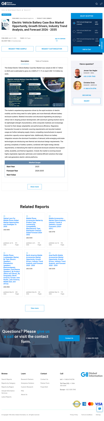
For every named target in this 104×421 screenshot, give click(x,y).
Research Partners (27, 379)
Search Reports (7, 379)
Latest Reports (6, 397)
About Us (24, 394)
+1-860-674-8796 (90, 88)
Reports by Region (8, 387)
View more (35, 308)
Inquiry (86, 101)
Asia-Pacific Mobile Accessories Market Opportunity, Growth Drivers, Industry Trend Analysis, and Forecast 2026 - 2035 (57, 260)
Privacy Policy (74, 415)
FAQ (22, 391)
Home (3, 10)
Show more (34, 187)
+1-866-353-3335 (92, 338)
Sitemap (98, 415)
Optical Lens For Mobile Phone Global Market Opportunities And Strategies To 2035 (11, 222)
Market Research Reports (14, 10)
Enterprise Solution (27, 383)
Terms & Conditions (86, 415)
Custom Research (27, 387)
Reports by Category (8, 383)
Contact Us (69, 338)
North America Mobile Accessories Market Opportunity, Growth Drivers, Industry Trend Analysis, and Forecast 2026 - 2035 (34, 260)
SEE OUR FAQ (86, 95)
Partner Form (45, 383)
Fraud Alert (44, 387)
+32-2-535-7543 (89, 76)
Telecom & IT (27, 10)
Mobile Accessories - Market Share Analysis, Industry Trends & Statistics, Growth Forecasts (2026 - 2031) (57, 223)
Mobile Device (6, 14)
